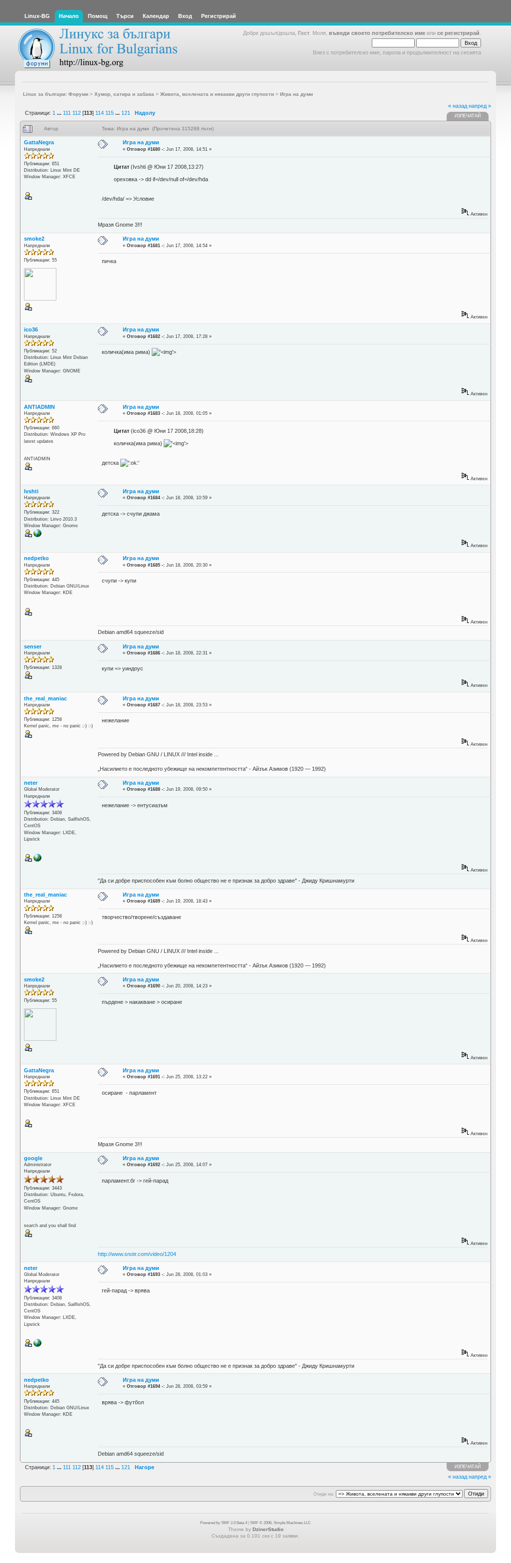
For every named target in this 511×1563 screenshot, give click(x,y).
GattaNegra (39, 142)
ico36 (31, 329)
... (60, 113)
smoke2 (34, 239)
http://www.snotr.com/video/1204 (137, 1254)
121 (125, 113)
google (33, 1158)
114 (99, 113)
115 (109, 113)
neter (30, 783)
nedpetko (36, 558)
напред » (480, 106)
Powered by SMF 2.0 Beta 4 (223, 1523)
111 (67, 113)
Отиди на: (323, 1494)
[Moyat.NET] (37, 860)
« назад (457, 106)
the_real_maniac (45, 698)
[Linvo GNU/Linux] (37, 535)
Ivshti (31, 491)
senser (32, 646)
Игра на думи (141, 142)
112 (76, 113)
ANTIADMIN (39, 407)
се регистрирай (458, 33)
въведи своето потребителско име (377, 33)
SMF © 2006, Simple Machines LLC (280, 1523)
